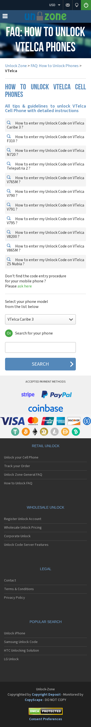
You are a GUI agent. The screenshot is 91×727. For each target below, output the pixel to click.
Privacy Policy (14, 597)
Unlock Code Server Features (26, 544)
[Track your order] (76, 5)
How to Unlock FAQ (18, 483)
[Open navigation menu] (5, 17)
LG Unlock (11, 659)
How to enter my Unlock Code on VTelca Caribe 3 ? (45, 125)
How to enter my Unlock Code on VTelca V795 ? (45, 221)
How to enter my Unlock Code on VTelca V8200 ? (45, 234)
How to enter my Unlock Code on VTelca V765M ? (45, 180)
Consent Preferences (45, 719)
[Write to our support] (67, 5)
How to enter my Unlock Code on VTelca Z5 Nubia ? (45, 262)
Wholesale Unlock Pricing (23, 527)
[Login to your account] (86, 5)
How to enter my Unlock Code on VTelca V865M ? (45, 248)
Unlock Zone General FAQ (23, 474)
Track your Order (17, 466)
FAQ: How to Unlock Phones (55, 66)
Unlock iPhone (14, 633)
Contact (10, 580)
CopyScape (33, 699)
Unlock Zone (16, 66)
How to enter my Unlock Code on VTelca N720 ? (45, 152)
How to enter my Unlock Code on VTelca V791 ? (45, 207)
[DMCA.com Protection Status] (45, 712)
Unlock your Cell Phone (21, 457)
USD (52, 5)
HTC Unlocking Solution (21, 650)
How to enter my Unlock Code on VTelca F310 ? (45, 139)
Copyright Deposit (46, 694)
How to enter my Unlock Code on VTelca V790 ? (45, 193)
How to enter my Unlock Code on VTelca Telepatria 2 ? (45, 166)
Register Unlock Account (22, 519)
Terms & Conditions (19, 589)
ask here (24, 286)
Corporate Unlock (17, 536)
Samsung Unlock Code (21, 642)
